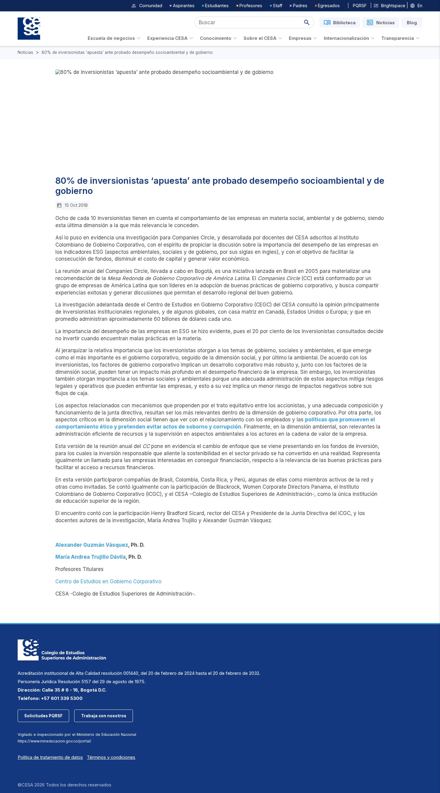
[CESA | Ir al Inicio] (29, 28)
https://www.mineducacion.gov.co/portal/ (54, 741)
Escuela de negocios (111, 38)
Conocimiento (215, 38)
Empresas (300, 38)
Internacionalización (346, 38)
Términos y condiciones (111, 757)
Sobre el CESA (260, 38)
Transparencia (397, 38)
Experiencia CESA (167, 38)
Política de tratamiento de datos (50, 757)
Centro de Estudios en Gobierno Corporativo (108, 581)
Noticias (25, 52)
